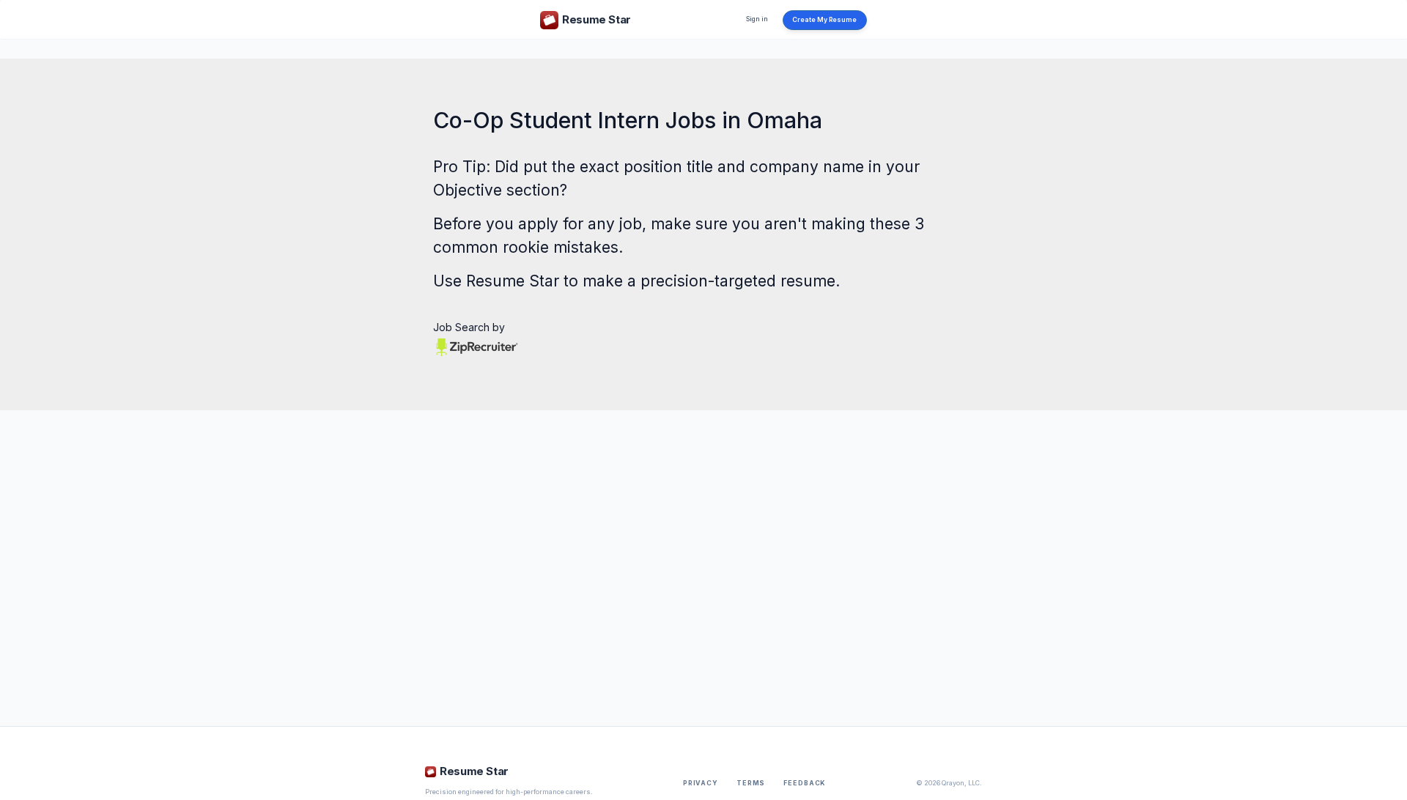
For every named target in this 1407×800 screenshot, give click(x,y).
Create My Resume (824, 19)
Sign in (757, 19)
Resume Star (512, 281)
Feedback (804, 783)
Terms (750, 783)
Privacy (700, 783)
